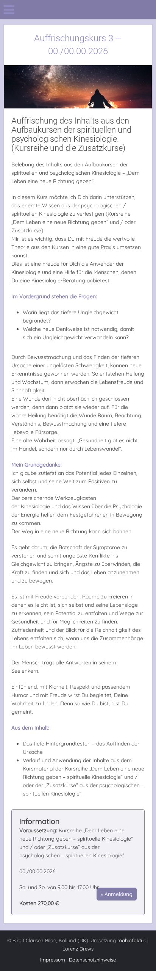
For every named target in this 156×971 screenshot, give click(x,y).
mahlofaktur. (131, 940)
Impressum (52, 960)
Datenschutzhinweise (92, 960)
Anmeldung (119, 894)
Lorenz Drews (78, 949)
